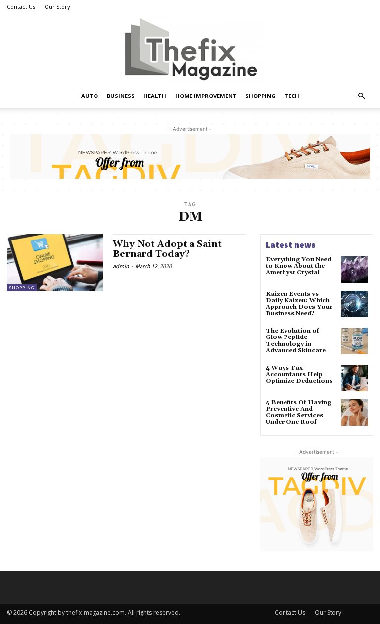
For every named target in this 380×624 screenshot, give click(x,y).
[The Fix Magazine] (190, 49)
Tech (292, 95)
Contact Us (21, 6)
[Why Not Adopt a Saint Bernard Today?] (55, 262)
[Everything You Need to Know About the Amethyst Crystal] (354, 269)
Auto (89, 95)
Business (121, 95)
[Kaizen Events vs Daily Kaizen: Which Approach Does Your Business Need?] (354, 304)
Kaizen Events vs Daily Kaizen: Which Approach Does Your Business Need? (299, 304)
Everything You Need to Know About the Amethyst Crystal (298, 266)
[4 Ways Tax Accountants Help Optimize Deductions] (354, 378)
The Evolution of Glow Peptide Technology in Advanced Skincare (296, 340)
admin (121, 266)
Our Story (57, 6)
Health (154, 95)
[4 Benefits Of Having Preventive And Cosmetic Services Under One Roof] (354, 412)
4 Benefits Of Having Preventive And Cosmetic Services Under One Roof (298, 412)
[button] (361, 96)
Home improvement (206, 95)
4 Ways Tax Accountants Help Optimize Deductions (299, 374)
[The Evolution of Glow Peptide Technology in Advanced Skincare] (354, 341)
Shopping (260, 95)
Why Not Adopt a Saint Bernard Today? (167, 249)
